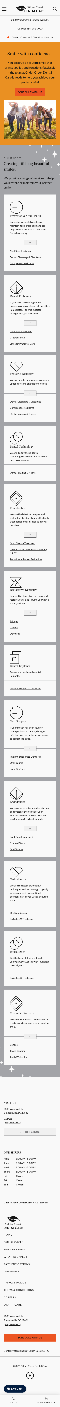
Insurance (12, 1271)
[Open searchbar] (54, 9)
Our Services (13, 1241)
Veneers (14, 1044)
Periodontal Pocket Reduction (26, 559)
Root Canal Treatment (21, 836)
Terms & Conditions (19, 1289)
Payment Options (17, 1264)
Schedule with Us (30, 92)
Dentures (15, 633)
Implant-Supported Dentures (25, 688)
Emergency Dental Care (22, 343)
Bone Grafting (17, 768)
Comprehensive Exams (22, 263)
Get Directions (30, 1131)
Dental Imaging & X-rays (23, 413)
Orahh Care (13, 1304)
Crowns (14, 627)
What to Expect (15, 1256)
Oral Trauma (16, 762)
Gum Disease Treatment (22, 543)
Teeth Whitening (18, 1056)
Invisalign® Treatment (22, 919)
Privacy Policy (15, 1282)
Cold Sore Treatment (21, 251)
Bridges (14, 621)
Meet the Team (15, 1249)
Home (8, 1234)
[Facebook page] (30, 1375)
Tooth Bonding (17, 1050)
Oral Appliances (18, 912)
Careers (10, 1297)
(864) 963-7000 (34, 28)
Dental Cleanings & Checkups (25, 257)
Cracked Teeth (17, 337)
